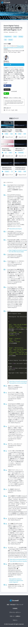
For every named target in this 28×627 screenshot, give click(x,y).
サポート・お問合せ (15, 616)
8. (5, 287)
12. (6, 404)
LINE (7, 93)
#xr (5, 39)
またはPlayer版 (14, 91)
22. (6, 564)
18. (6, 496)
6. (5, 261)
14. (6, 444)
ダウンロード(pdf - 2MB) (11, 110)
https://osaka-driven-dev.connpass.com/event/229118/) (14, 46)
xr (5, 152)
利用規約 (15, 608)
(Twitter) (8, 89)
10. (6, 386)
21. (6, 547)
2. (5, 195)
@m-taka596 (6, 62)
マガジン (15, 620)
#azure (10, 39)
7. (5, 269)
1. (5, 185)
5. (5, 254)
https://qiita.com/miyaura (15, 228)
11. (6, 392)
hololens (6, 171)
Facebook (8, 85)
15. (6, 451)
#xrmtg (20, 36)
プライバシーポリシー (15, 612)
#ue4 (15, 36)
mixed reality (21, 152)
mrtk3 (25, 133)
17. (6, 489)
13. (6, 426)
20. (6, 524)
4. (5, 240)
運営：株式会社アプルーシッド (15, 604)
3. (5, 231)
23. (6, 585)
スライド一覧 (8, 64)
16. (6, 470)
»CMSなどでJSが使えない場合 (15, 97)
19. (6, 518)
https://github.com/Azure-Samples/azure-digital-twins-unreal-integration (16, 580)
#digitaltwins (8, 36)
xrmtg (6, 133)
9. (5, 311)
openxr (12, 133)
